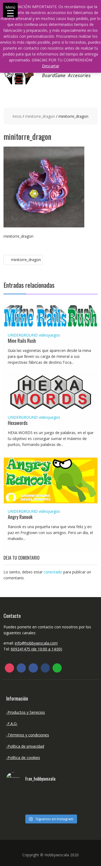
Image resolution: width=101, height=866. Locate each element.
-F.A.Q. (12, 723)
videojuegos (49, 335)
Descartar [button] (50, 65)
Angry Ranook (20, 516)
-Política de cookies (23, 757)
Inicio (17, 116)
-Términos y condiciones (27, 734)
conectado (53, 571)
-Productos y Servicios (25, 712)
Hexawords (17, 422)
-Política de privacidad (25, 746)
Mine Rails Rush (22, 340)
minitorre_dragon (40, 116)
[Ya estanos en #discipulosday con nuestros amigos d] (50, 801)
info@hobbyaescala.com (36, 643)
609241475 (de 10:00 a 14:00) (36, 649)
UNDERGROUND (23, 335)
